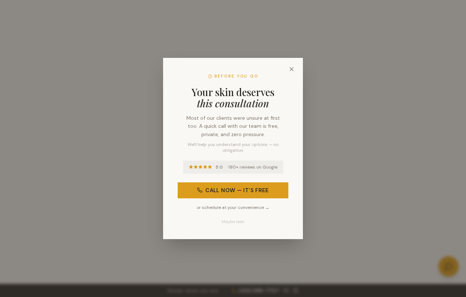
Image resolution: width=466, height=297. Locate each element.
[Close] (291, 69)
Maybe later (233, 221)
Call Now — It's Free (237, 190)
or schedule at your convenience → (233, 207)
